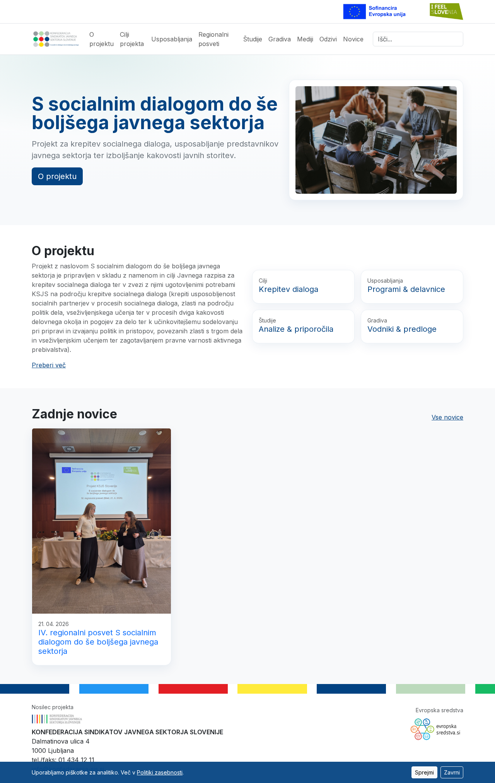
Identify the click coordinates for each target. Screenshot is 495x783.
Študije (252, 39)
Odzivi (328, 39)
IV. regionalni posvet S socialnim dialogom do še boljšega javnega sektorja (98, 642)
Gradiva (279, 39)
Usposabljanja (171, 39)
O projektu (101, 39)
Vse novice (447, 417)
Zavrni (452, 772)
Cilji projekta (132, 39)
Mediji (305, 39)
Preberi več (49, 365)
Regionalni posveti (213, 39)
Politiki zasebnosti (160, 772)
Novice (353, 39)
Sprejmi (424, 772)
